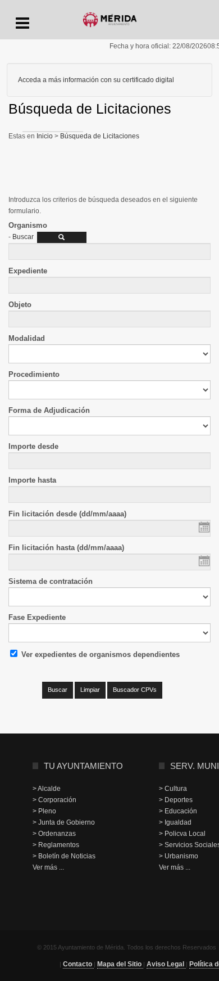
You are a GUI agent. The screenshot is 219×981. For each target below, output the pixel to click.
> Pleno (44, 811)
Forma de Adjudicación (49, 410)
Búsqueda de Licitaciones (98, 136)
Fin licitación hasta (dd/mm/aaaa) (66, 547)
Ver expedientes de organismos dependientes (100, 654)
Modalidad (26, 338)
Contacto (78, 964)
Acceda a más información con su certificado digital (96, 80)
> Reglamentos (56, 845)
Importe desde (33, 446)
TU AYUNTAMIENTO (83, 766)
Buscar (23, 237)
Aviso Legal (166, 964)
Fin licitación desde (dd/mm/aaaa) (67, 514)
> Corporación (54, 800)
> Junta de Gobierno (64, 822)
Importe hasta (32, 480)
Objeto (19, 304)
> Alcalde (47, 789)
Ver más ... (48, 867)
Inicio (45, 136)
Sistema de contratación (50, 581)
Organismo (27, 225)
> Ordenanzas (54, 834)
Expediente (27, 271)
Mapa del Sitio (120, 964)
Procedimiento (34, 374)
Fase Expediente (37, 617)
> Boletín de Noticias (64, 856)
